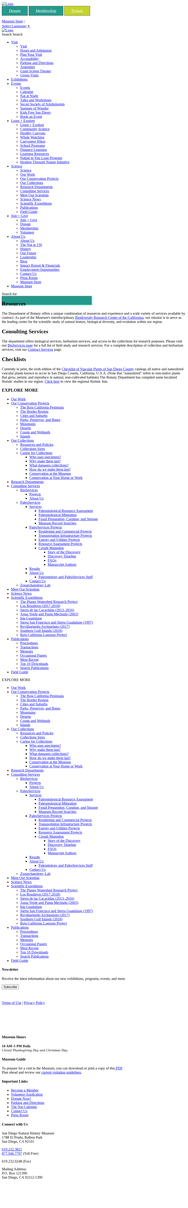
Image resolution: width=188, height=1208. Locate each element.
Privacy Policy (34, 1003)
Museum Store (12, 21)
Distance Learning (33, 150)
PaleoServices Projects (45, 527)
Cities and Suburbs (33, 416)
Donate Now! (21, 1098)
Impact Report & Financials (40, 265)
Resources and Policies (36, 445)
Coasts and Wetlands (35, 432)
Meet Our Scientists (34, 195)
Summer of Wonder (34, 108)
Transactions (29, 647)
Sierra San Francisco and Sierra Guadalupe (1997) (56, 622)
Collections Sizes (32, 449)
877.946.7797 (12, 1153)
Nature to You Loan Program (41, 158)
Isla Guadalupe (31, 618)
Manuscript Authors (62, 564)
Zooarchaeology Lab (35, 585)
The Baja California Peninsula (42, 407)
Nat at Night (29, 96)
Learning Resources (34, 154)
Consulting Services (34, 191)
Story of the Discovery (64, 552)
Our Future (28, 253)
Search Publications (34, 668)
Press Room (29, 278)
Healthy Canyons (32, 133)
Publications (29, 207)
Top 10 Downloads (34, 664)
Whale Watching (32, 137)
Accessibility (29, 59)
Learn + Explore (23, 121)
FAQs (52, 560)
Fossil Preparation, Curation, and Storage (68, 519)
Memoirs (26, 651)
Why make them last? (45, 461)
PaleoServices (30, 502)
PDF (119, 1068)
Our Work (27, 174)
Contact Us (28, 274)
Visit (14, 42)
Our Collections (31, 183)
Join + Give (19, 216)
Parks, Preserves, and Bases (40, 420)
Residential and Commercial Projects (65, 531)
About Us (18, 236)
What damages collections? (49, 465)
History (25, 249)
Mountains (28, 424)
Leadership (28, 257)
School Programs (32, 145)
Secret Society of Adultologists (42, 104)
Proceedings (29, 643)
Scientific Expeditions (36, 203)
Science (16, 166)
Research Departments (36, 187)
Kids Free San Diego (35, 112)
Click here (52, 381)
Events (16, 83)
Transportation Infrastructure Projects (65, 536)
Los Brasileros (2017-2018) (40, 606)
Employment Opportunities (39, 270)
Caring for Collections (36, 453)
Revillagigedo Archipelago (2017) (44, 626)
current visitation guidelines (61, 1072)
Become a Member (25, 1090)
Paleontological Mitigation (58, 515)
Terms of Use (11, 1003)
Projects (35, 494)
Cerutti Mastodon (51, 548)
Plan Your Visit (31, 55)
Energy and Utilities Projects (59, 540)
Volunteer (27, 232)
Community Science (35, 129)
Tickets (77, 10)
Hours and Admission (36, 50)
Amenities (27, 67)
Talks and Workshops (35, 100)
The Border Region (34, 411)
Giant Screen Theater (35, 71)
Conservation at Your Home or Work (56, 478)
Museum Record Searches (57, 523)
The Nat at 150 (31, 245)
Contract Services (40, 349)
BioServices (29, 490)
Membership (46, 10)
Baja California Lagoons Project (43, 635)
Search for (9, 294)
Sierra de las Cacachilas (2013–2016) (47, 610)
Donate (15, 10)
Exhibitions (19, 79)
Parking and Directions (36, 63)
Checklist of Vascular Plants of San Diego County (98, 369)
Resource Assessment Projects (60, 544)
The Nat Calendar (24, 1107)
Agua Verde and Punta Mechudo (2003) (49, 614)
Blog (23, 261)
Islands (25, 436)
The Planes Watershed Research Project (48, 602)
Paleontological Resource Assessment (66, 511)
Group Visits (29, 75)
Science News (30, 199)
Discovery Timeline (62, 556)
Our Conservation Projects (39, 179)
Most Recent (29, 660)
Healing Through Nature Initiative (44, 162)
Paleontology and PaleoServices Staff (66, 577)
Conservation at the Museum (50, 473)
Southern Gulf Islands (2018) (41, 631)
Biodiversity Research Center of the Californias (109, 318)
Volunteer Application (27, 1094)
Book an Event (31, 117)
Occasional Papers (33, 655)
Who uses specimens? (45, 457)
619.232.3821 (12, 1149)
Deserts (25, 428)
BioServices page (20, 345)
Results (34, 569)
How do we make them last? (50, 469)
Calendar (26, 92)
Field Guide (28, 212)
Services (35, 507)
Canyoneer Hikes (32, 141)
